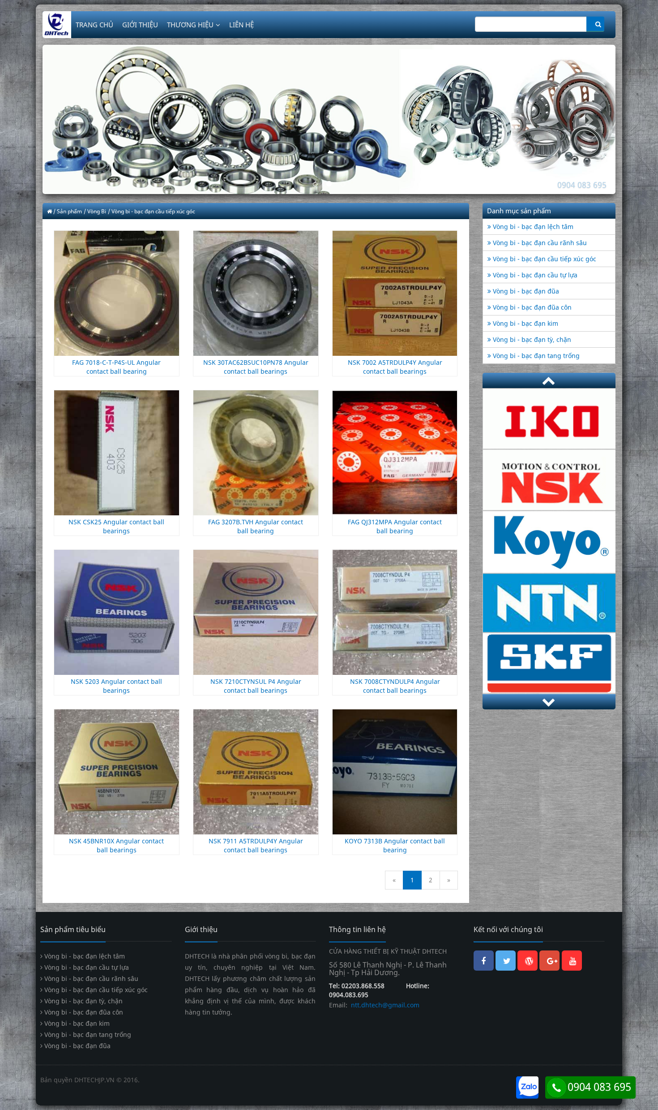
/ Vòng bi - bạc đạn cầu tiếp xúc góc (151, 211)
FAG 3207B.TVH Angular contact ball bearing (255, 526)
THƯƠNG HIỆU (190, 24)
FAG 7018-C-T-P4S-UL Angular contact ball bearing (116, 367)
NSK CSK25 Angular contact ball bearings (116, 526)
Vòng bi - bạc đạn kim (524, 323)
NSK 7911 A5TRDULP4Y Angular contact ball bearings (256, 845)
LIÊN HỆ (241, 24)
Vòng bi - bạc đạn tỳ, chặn (531, 339)
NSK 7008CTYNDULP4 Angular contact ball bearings (395, 685)
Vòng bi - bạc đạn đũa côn (531, 307)
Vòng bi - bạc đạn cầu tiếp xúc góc (543, 259)
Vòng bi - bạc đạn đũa (525, 291)
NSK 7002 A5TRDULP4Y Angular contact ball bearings (395, 367)
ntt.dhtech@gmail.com (384, 1004)
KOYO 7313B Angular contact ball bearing (395, 845)
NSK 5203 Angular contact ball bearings (116, 685)
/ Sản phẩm (67, 211)
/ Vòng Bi (95, 211)
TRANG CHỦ (94, 24)
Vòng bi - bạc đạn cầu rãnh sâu (539, 242)
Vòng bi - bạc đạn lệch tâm (532, 226)
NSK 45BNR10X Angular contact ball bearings (116, 845)
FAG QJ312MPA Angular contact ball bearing (395, 526)
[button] (85, 119)
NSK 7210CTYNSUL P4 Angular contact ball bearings (255, 685)
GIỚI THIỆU (140, 24)
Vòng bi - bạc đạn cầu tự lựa (534, 275)
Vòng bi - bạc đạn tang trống (535, 355)
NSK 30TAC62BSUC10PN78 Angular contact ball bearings (255, 367)
